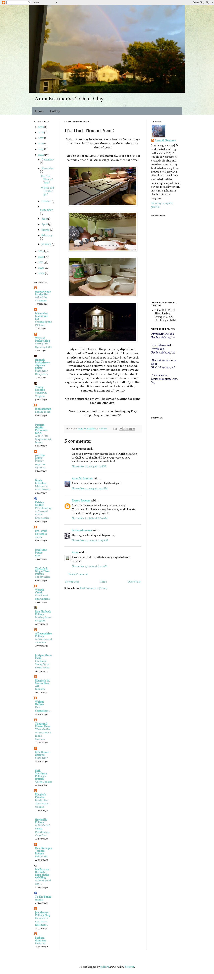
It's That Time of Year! (47, 180)
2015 (41, 149)
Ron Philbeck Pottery (43, 613)
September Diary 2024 (41, 372)
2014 (41, 155)
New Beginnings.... (43, 709)
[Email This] (121, 429)
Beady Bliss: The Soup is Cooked (42, 804)
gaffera (104, 967)
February (46, 235)
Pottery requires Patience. (40, 464)
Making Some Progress (43, 619)
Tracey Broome (81, 501)
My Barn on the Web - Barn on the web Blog (42, 874)
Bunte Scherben (40, 482)
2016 (41, 144)
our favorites (42, 577)
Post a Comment (78, 574)
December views (41, 535)
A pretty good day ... (43, 882)
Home (39, 111)
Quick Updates (43, 782)
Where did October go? (47, 191)
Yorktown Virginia (41, 394)
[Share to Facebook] (130, 429)
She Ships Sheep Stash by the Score (42, 664)
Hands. (39, 900)
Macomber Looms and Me (41, 316)
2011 (41, 262)
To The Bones (43, 897)
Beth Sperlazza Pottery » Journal (41, 775)
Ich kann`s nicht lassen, (42, 487)
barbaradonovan (82, 530)
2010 (41, 268)
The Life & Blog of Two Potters (42, 571)
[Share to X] (127, 429)
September (46, 210)
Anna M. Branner (82, 478)
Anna (75, 552)
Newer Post (72, 582)
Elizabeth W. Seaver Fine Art (42, 683)
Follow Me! (41, 856)
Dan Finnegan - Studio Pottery (43, 851)
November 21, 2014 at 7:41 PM (89, 466)
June (44, 219)
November (47, 168)
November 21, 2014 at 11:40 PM (90, 489)
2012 (41, 257)
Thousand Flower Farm (42, 725)
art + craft (41, 531)
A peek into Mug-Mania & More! (43, 439)
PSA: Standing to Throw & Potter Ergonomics (43, 513)
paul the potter (40, 457)
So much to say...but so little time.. (41, 922)
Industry (40, 689)
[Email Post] (114, 428)
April (44, 224)
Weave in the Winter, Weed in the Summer (43, 734)
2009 (41, 273)
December (47, 160)
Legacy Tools (42, 412)
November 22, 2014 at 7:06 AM (90, 518)
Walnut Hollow (39, 703)
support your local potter (43, 293)
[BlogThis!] (124, 429)
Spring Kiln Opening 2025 (43, 345)
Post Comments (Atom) (93, 588)
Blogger (129, 967)
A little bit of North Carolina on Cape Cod (42, 830)
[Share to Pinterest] (133, 429)
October (46, 201)
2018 (41, 133)
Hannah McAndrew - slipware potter (42, 364)
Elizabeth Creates (40, 796)
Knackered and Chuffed (42, 597)
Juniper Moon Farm (43, 657)
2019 (41, 127)
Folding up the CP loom (43, 323)
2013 (41, 251)
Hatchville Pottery (41, 821)
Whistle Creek (39, 591)
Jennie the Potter (41, 551)
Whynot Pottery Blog (42, 339)
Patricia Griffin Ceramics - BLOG (41, 429)
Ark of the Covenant (41, 299)
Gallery (55, 111)
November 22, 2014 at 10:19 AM (90, 540)
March (45, 230)
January (46, 244)
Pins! (38, 556)
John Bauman (43, 409)
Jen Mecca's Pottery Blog (42, 914)
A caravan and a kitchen (43, 641)
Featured (40, 943)
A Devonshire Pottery (43, 635)
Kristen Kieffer (39, 504)
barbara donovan (40, 939)
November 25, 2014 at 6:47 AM (89, 566)
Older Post (134, 582)
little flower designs (42, 754)
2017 (41, 138)
